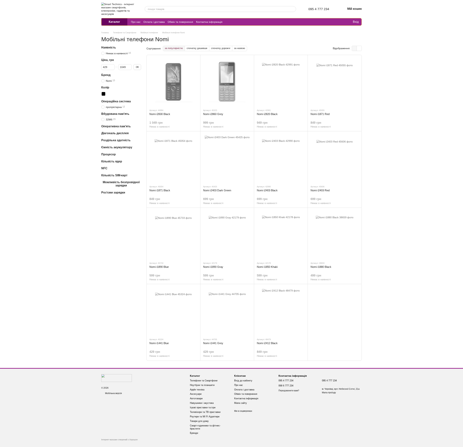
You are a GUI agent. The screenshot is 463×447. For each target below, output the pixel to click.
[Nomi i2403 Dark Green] (227, 158)
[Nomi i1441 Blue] (173, 311)
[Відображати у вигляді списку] (359, 48)
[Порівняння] (335, 22)
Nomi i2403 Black (267, 190)
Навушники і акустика (202, 403)
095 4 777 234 (318, 9)
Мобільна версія (113, 393)
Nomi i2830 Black (159, 114)
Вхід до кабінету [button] (243, 380)
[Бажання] (342, 22)
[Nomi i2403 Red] (335, 158)
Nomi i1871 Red (320, 114)
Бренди (194, 433)
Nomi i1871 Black (159, 190)
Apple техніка (197, 389)
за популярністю (174, 48)
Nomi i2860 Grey (213, 114)
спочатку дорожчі (220, 48)
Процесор (108, 154)
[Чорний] (103, 93)
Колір (105, 87)
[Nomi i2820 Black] (281, 82)
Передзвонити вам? (289, 390)
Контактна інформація (209, 21)
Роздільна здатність (116, 140)
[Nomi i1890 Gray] (227, 234)
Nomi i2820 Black (267, 114)
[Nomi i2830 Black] (173, 82)
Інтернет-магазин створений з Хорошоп (119, 440)
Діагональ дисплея (115, 133)
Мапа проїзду (329, 392)
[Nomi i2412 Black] (281, 311)
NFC (104, 168)
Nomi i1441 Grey (213, 343)
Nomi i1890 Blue (159, 266)
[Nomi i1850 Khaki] (281, 234)
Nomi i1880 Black (321, 266)
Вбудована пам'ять (115, 113)
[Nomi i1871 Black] (173, 158)
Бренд (106, 74)
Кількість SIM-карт (114, 175)
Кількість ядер (111, 161)
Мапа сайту (240, 403)
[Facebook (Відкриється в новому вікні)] (236, 21)
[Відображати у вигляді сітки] (354, 48)
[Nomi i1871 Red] (335, 82)
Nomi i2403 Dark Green (217, 190)
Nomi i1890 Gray (213, 266)
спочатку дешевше (197, 48)
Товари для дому (199, 421)
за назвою (239, 48)
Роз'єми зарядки (113, 192)
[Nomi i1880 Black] (335, 234)
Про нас (136, 21)
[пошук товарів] (293, 9)
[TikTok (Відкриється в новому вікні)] (231, 21)
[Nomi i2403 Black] (281, 158)
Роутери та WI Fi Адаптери (204, 416)
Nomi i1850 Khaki (267, 266)
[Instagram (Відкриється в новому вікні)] (227, 21)
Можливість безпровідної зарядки (121, 184)
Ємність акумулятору (116, 147)
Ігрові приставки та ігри (202, 407)
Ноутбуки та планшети (202, 385)
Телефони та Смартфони (203, 380)
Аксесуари (195, 394)
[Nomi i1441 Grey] (227, 311)
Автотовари (196, 398)
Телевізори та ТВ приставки (205, 412)
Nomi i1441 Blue (159, 343)
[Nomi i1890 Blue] (173, 234)
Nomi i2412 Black (267, 343)
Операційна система (116, 101)
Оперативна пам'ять (116, 126)
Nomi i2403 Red (320, 190)
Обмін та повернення (180, 21)
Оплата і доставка (154, 21)
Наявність (108, 47)
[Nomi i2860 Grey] (227, 82)
